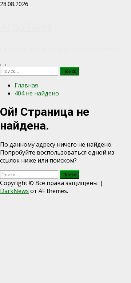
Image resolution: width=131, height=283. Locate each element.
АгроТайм (26, 26)
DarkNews (14, 191)
